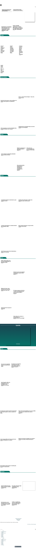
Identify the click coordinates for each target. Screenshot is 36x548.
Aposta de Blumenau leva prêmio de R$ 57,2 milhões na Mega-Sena (6, 486)
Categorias (34, 524)
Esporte (2, 175)
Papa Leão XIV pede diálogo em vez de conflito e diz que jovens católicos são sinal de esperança (27, 411)
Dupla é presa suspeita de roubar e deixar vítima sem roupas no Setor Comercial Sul (6, 10)
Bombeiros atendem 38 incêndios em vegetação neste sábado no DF (6, 28)
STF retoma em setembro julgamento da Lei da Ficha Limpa (30, 149)
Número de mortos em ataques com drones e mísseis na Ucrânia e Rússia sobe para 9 (27, 439)
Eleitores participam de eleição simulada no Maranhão (21, 149)
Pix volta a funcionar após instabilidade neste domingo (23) (16, 486)
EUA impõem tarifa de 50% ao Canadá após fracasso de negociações (8, 466)
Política (2, 134)
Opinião (2, 543)
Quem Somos (18, 519)
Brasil (2, 257)
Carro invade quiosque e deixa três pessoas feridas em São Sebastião (18, 27)
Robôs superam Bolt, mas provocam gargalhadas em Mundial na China (6, 261)
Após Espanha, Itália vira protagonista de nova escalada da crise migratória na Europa (5, 384)
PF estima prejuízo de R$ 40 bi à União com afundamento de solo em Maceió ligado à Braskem (18, 292)
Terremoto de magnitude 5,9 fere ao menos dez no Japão (5, 365)
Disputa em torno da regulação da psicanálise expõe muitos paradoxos (19, 273)
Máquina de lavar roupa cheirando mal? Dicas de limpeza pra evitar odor (5, 289)
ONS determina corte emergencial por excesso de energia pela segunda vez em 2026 (5, 503)
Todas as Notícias (31, 524)
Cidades (2, 35)
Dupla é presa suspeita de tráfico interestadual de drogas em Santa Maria (12, 49)
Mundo (2, 348)
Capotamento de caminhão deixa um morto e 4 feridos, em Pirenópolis (27, 127)
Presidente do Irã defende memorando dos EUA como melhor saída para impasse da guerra (16, 365)
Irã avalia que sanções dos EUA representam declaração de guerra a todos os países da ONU (8, 411)
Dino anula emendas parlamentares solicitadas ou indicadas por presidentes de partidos (20, 167)
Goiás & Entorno (4, 77)
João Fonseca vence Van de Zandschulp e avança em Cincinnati (8, 252)
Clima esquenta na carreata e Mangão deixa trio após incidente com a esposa (8, 128)
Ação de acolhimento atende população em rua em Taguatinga (17, 10)
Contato (18, 520)
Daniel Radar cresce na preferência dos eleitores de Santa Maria (3, 69)
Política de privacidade (18, 518)
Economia (2, 471)
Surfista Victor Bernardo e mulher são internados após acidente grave (25, 200)
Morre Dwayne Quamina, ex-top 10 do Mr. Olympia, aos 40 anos (26, 226)
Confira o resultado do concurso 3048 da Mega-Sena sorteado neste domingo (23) (16, 503)
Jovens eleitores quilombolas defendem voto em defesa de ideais (8, 154)
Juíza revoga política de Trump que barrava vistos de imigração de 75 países (8, 440)
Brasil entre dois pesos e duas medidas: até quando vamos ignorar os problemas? (9, 101)
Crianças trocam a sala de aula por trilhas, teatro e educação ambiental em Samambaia (21, 50)
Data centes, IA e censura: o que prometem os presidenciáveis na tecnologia (18, 317)
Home (28, 524)
